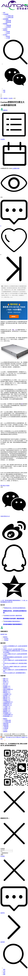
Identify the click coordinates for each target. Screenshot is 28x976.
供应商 (7, 485)
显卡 (5, 683)
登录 (4, 90)
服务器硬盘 (7, 713)
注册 (4, 92)
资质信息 (8, 36)
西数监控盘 (8, 20)
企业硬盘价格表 (15, 168)
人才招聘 (8, 38)
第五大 (4, 485)
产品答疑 (8, 31)
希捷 (5, 678)
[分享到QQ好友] (14, 571)
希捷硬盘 (6, 687)
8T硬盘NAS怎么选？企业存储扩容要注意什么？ (14, 649)
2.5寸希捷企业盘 (9, 15)
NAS (5, 684)
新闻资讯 (5, 30)
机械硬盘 (6, 700)
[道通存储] (2, 628)
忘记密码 (3, 856)
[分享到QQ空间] (14, 598)
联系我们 (3, 634)
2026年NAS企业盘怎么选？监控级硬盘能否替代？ (14, 672)
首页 (4, 12)
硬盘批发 (6, 690)
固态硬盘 (5, 23)
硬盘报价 (5, 718)
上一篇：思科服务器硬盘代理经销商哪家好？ (11, 600)
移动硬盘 (6, 686)
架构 (22, 403)
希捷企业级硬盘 (8, 689)
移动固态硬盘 (7, 716)
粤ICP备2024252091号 (11, 737)
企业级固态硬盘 (8, 714)
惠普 (13, 329)
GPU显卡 (5, 28)
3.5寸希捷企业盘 (9, 17)
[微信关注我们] (15, 88)
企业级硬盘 (5, 14)
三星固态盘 (8, 25)
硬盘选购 (6, 698)
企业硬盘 (6, 708)
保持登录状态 (5, 853)
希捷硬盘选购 (7, 703)
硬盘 (5, 680)
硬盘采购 (6, 692)
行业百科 (8, 33)
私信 (6, 634)
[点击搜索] (15, 64)
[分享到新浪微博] (14, 543)
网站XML (18, 737)
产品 (4, 971)
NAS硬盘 (6, 706)
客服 (4, 974)
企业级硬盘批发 (8, 702)
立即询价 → (14, 316)
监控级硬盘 (5, 19)
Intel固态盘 (8, 26)
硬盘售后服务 (7, 705)
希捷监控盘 (8, 22)
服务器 (6, 681)
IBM (16, 329)
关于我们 (5, 34)
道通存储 (5, 110)
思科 (2, 485)
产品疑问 (23, 737)
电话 (4, 972)
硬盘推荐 (6, 711)
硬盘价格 (6, 697)
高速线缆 (5, 731)
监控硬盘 (6, 695)
